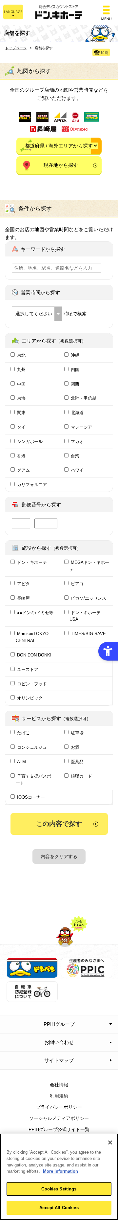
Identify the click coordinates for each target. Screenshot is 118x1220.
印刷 (104, 53)
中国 (21, 384)
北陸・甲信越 (83, 398)
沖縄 (75, 355)
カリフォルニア (32, 484)
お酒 (75, 747)
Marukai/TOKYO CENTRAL (32, 637)
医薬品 (77, 761)
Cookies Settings (58, 1189)
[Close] (110, 1142)
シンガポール (30, 441)
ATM (21, 761)
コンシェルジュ (32, 747)
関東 (21, 412)
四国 (75, 369)
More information (60, 1171)
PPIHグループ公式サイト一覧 (59, 1129)
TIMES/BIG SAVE (88, 633)
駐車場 (77, 732)
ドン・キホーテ (32, 562)
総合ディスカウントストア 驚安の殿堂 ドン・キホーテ (59, 13)
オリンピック (30, 698)
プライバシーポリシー (59, 1107)
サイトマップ (59, 1060)
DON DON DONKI (34, 655)
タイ (21, 427)
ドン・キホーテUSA (85, 616)
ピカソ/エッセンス (88, 598)
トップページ (16, 48)
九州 (21, 369)
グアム (23, 470)
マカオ (77, 441)
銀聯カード (81, 776)
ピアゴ (77, 583)
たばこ (23, 732)
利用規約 (59, 1095)
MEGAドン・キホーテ (89, 566)
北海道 (77, 412)
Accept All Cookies (58, 1207)
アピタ (23, 583)
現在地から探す (61, 165)
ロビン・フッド (32, 683)
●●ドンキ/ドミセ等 (35, 612)
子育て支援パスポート (33, 780)
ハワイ (77, 470)
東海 (21, 398)
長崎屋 (23, 598)
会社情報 (59, 1084)
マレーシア (81, 427)
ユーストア (27, 669)
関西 (75, 384)
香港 (21, 456)
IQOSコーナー (31, 797)
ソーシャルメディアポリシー (59, 1118)
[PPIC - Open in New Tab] (86, 974)
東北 (21, 355)
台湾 (75, 456)
